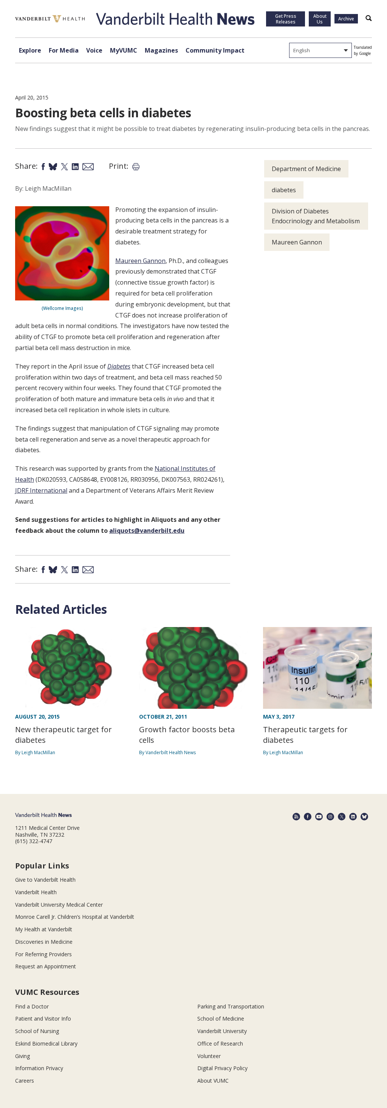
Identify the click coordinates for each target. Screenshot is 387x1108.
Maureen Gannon (140, 261)
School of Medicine (220, 1018)
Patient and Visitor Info (43, 1018)
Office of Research (220, 1043)
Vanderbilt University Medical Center (59, 904)
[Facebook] (307, 816)
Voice (94, 50)
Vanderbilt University (222, 1031)
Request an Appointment (45, 966)
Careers (24, 1080)
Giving (22, 1056)
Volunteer (209, 1056)
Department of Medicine (306, 169)
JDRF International (41, 490)
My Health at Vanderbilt (43, 929)
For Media (64, 50)
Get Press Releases (285, 19)
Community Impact (215, 50)
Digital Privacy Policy (222, 1068)
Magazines (161, 50)
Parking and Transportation (230, 1006)
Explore (30, 50)
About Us (320, 19)
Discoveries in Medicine (44, 941)
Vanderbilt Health (36, 892)
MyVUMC (123, 50)
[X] (341, 816)
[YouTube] (319, 816)
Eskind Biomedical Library (46, 1043)
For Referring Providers (43, 954)
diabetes (284, 190)
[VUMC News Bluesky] (364, 816)
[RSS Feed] (296, 816)
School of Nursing (37, 1031)
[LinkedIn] (353, 816)
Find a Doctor (32, 1006)
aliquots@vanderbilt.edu (146, 530)
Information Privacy (39, 1068)
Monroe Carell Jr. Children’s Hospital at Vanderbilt (74, 916)
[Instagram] (330, 816)
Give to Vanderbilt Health (45, 879)
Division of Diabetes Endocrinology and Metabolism (316, 216)
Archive (346, 19)
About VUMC (213, 1080)
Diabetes (118, 366)
